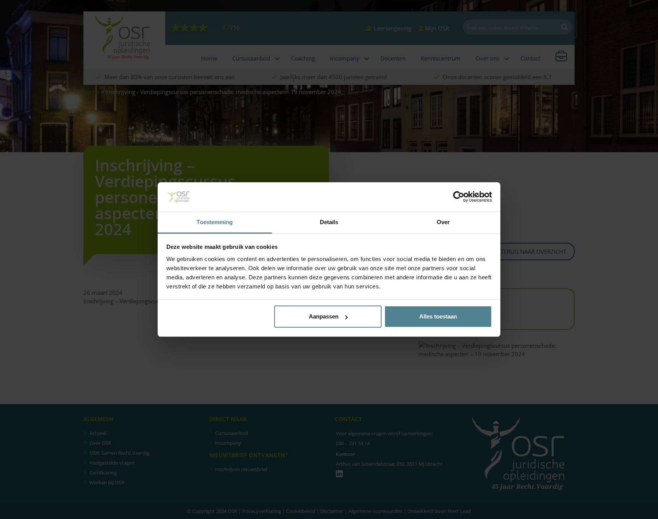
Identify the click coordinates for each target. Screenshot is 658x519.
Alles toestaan (438, 316)
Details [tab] (329, 222)
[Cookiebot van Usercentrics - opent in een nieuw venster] (458, 197)
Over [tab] (443, 222)
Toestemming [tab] (214, 222)
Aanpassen (324, 316)
